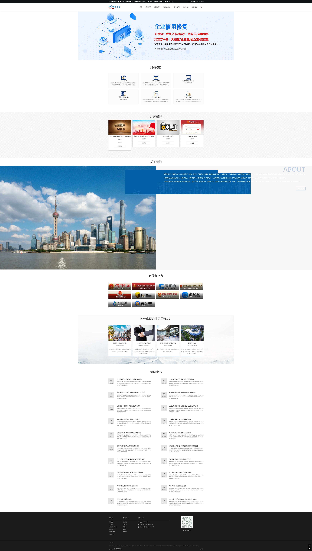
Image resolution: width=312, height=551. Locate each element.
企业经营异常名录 (113, 527)
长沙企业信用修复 (185, 545)
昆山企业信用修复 (119, 545)
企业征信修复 (112, 531)
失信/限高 (111, 522)
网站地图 (202, 549)
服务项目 (157, 7)
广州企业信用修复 (137, 545)
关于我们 (148, 7)
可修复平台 (167, 7)
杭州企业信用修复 (147, 545)
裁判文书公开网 (112, 529)
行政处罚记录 (112, 534)
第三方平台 (111, 524)
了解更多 (300, 188)
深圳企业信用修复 (156, 545)
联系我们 (194, 7)
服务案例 (177, 7)
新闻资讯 (185, 7)
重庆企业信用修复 (194, 545)
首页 (140, 7)
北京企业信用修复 (128, 545)
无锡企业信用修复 (175, 545)
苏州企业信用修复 (166, 545)
